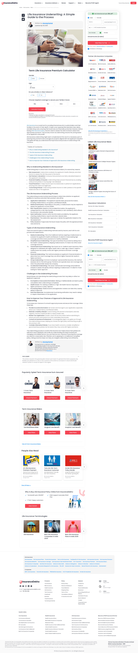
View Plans (31, 433)
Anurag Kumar (48, 23)
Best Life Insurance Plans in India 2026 (72, 535)
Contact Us (81, 583)
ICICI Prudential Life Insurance (71, 572)
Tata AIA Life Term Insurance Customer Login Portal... (51, 469)
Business (47, 596)
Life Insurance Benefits (31, 561)
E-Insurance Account (66, 596)
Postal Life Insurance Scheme (79, 618)
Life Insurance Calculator (95, 223)
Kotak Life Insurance (85, 572)
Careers (80, 600)
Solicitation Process (83, 596)
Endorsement (102, 566)
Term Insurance (48, 592)
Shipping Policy (65, 590)
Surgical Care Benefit (51, 427)
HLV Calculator (77, 561)
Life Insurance (28, 534)
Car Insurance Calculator (95, 214)
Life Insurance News (101, 561)
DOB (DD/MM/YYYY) (110, 22)
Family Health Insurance (51, 631)
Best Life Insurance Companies (79, 627)
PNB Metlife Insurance (55, 572)
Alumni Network (82, 598)
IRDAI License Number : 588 (116, 644)
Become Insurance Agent (95, 243)
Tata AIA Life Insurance (42, 572)
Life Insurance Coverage (44, 561)
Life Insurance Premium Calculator (80, 633)
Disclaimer (80, 590)
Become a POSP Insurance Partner (106, 618)
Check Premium (31, 398)
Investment (47, 594)
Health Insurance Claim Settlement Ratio (55, 624)
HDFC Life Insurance (30, 572)
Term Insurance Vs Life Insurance (80, 624)
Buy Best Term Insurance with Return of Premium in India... (100, 171)
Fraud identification (83, 588)
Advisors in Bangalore (71, 564)
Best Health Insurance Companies (53, 620)
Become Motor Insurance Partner (106, 620)
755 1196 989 (25, 591)
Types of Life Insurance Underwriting (40, 155)
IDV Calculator (22, 624)
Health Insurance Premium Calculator (98, 210)
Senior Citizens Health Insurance (53, 633)
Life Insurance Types (77, 620)
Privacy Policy (64, 583)
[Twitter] (31, 586)
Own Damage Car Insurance (26, 627)
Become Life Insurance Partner (105, 624)
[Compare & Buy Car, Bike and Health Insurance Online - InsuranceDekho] (10, 3)
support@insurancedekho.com (32, 589)
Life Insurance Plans (38, 559)
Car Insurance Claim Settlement (26, 629)
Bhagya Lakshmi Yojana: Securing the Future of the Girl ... (102, 192)
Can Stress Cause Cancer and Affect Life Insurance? (101, 181)
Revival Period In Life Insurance (90, 566)
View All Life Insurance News (96, 196)
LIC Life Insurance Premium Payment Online (29, 469)
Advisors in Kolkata (95, 564)
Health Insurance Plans (50, 618)
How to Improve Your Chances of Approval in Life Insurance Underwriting (52, 160)
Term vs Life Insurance (63, 559)
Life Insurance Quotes (93, 559)
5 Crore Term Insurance (70, 392)
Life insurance (31, 125)
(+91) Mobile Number (100, 27)
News (79, 3)
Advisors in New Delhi (58, 564)
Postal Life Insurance (50, 559)
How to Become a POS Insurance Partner (108, 627)
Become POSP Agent (92, 3)
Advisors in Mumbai (83, 564)
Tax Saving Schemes (50, 600)
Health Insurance (49, 588)
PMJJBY (62, 566)
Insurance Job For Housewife (105, 631)
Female (99, 17)
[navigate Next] (83, 388)
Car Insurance (48, 583)
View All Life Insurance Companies (97, 131)
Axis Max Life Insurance (46, 564)
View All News (25, 485)
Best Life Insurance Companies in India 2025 (51, 536)
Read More (49, 350)
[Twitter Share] (23, 19)
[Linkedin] (29, 586)
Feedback (80, 585)
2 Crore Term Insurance (49, 392)
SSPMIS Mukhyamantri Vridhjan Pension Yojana (102, 161)
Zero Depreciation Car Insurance (26, 622)
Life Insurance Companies (31, 564)
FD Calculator (92, 231)
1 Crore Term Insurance (28, 392)
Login (133, 3)
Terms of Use (64, 592)
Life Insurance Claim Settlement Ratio (62, 561)
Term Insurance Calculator (95, 227)
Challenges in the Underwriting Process (41, 158)
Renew (64, 3)
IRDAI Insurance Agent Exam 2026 (106, 629)
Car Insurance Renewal (24, 618)
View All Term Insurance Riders (31, 444)
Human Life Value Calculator (96, 206)
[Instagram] (26, 586)
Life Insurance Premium (106, 559)
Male (91, 17)
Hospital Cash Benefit (73, 427)
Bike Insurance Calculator (95, 218)
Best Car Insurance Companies (26, 631)
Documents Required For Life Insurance (48, 566)
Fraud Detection (65, 588)
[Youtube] (23, 586)
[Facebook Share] (23, 15)
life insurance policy (38, 131)
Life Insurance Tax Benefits (78, 631)
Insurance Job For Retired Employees (107, 635)
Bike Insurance (48, 585)
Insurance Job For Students (105, 633)
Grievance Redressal (66, 585)
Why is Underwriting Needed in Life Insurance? (43, 150)
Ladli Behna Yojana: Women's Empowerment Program (101, 151)
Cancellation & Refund (67, 594)
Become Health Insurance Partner (106, 622)
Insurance (38, 3)
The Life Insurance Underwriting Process (41, 152)
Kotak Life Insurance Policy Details (72, 469)
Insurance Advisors (51, 3)
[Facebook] (20, 586)
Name (91, 22)
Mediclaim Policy (49, 622)
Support (71, 3)
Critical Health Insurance (51, 627)
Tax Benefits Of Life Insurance (78, 559)
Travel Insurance (49, 598)
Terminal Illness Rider (31, 427)
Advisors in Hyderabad (31, 566)
